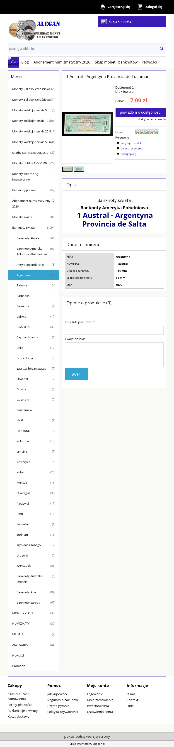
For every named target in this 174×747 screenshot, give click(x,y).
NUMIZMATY (20, 623)
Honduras (23, 431)
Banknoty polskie (24, 190)
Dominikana (25, 358)
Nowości (18, 655)
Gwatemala (24, 410)
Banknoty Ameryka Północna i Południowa (32, 251)
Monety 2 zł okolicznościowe (31, 89)
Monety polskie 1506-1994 (29, 163)
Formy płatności (20, 705)
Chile (20, 348)
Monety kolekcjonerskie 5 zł (30, 110)
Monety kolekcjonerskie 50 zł (31, 142)
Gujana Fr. (23, 400)
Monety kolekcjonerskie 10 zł (31, 121)
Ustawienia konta (100, 712)
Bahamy (22, 285)
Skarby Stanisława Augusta (30, 153)
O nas (131, 694)
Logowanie (95, 694)
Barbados (23, 296)
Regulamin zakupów (62, 700)
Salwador (23, 524)
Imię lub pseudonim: (80, 322)
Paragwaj (23, 503)
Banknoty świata (23, 227)
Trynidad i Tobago (29, 545)
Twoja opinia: (75, 339)
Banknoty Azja (26, 592)
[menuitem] (25, 62)
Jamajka (22, 451)
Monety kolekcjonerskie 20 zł (31, 131)
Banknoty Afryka (28, 238)
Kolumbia (23, 441)
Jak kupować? (57, 694)
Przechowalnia (98, 706)
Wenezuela (24, 566)
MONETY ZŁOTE (23, 613)
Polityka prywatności (62, 712)
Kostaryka (23, 462)
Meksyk (22, 483)
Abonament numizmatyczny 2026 (31, 203)
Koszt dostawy (18, 716)
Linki (130, 706)
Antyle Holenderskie (30, 265)
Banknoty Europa (28, 603)
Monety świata (22, 217)
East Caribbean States (31, 368)
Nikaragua (23, 493)
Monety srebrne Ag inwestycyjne (25, 176)
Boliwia (21, 317)
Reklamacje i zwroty (23, 710)
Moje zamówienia (100, 700)
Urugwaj (22, 555)
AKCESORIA (20, 645)
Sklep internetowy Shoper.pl (87, 744)
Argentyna (24, 275)
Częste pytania (58, 706)
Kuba (20, 472)
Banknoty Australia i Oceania (30, 579)
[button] (129, 143)
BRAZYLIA (23, 327)
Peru (20, 514)
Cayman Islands (27, 337)
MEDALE (18, 634)
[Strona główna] (35, 28)
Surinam (22, 534)
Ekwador (22, 379)
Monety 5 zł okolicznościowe (31, 100)
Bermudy (23, 306)
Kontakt (132, 700)
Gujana (21, 389)
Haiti (20, 420)
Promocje (18, 666)
